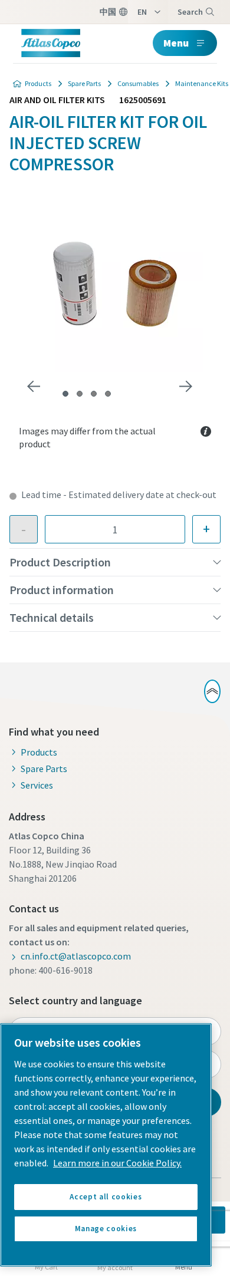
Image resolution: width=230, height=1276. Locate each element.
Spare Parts (84, 83)
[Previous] (33, 386)
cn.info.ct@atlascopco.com (76, 956)
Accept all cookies (106, 1197)
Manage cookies (106, 1229)
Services (37, 785)
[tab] (65, 394)
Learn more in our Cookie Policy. (117, 1163)
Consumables (138, 83)
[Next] (186, 386)
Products (38, 83)
